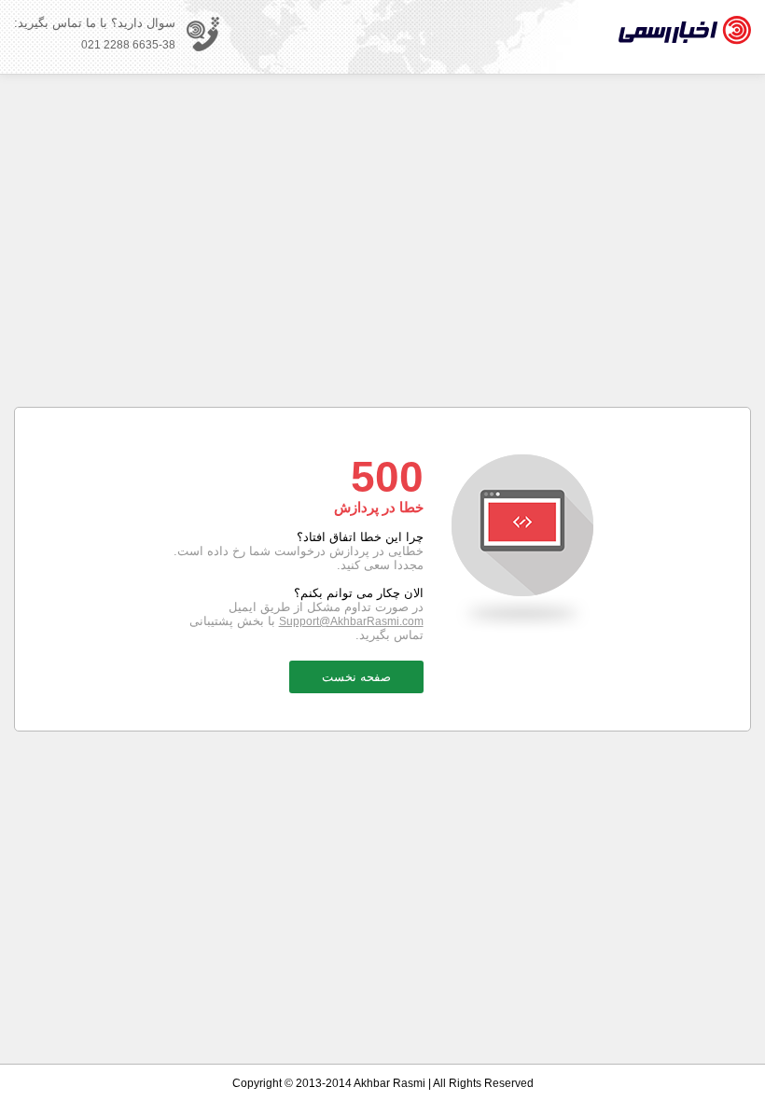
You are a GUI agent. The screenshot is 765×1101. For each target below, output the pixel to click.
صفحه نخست (356, 677)
